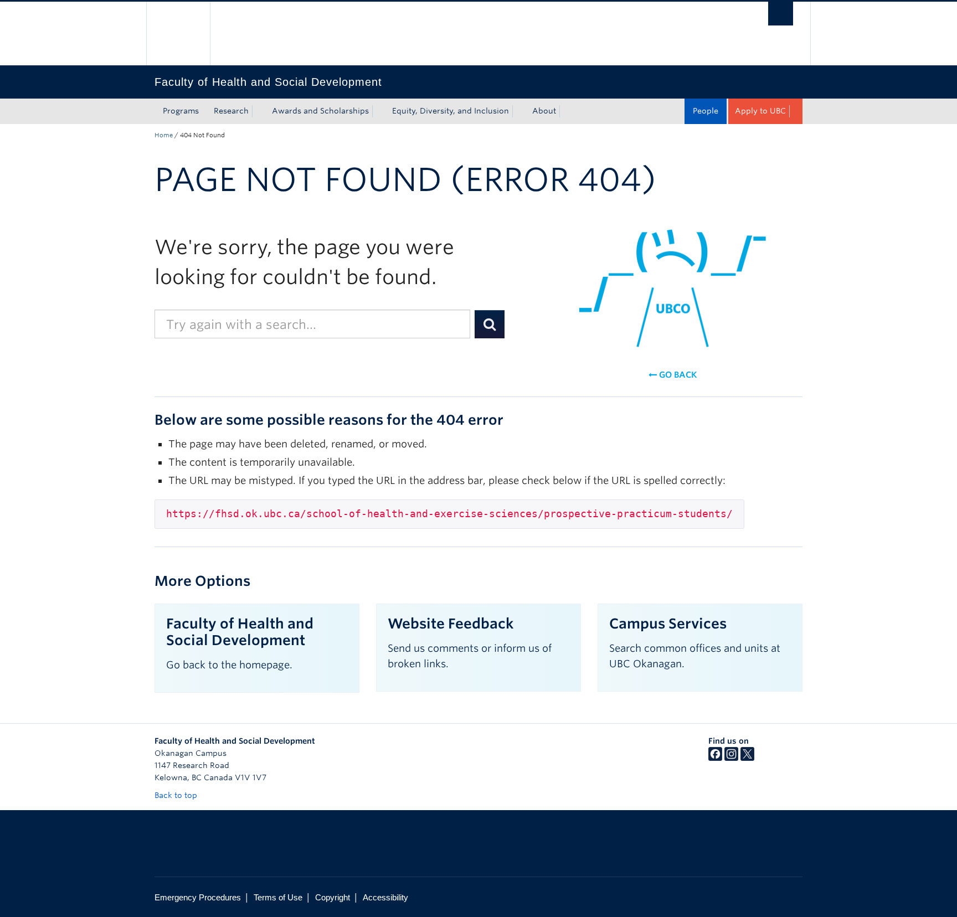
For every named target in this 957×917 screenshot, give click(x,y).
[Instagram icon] (731, 758)
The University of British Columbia (178, 33)
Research (231, 110)
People (705, 110)
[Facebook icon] (715, 758)
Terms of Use (278, 897)
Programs (181, 110)
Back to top (177, 795)
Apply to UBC (760, 110)
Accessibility (385, 897)
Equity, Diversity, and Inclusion (450, 110)
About (544, 110)
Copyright (332, 897)
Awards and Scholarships (320, 110)
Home (164, 135)
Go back (677, 375)
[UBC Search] (780, 13)
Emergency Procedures (198, 897)
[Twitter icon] (747, 758)
